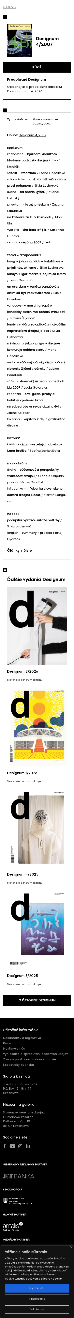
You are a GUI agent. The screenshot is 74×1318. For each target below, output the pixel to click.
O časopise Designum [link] (37, 1000)
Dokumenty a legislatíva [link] (22, 1038)
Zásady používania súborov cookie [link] (38, 1278)
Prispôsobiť (37, 1298)
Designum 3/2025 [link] (22, 976)
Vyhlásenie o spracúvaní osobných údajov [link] (35, 1054)
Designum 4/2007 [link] (32, 135)
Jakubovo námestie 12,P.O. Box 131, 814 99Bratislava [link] (20, 1088)
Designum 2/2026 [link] (22, 671)
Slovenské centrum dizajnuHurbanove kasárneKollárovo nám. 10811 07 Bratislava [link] (24, 1118)
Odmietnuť (37, 1309)
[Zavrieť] (71, 1247)
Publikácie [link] (9, 7)
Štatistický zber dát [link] (18, 1065)
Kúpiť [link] (37, 67)
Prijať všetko (37, 1288)
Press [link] (7, 1043)
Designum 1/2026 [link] (22, 773)
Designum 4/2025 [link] (22, 874)
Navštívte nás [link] (14, 1048)
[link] (37, 626)
